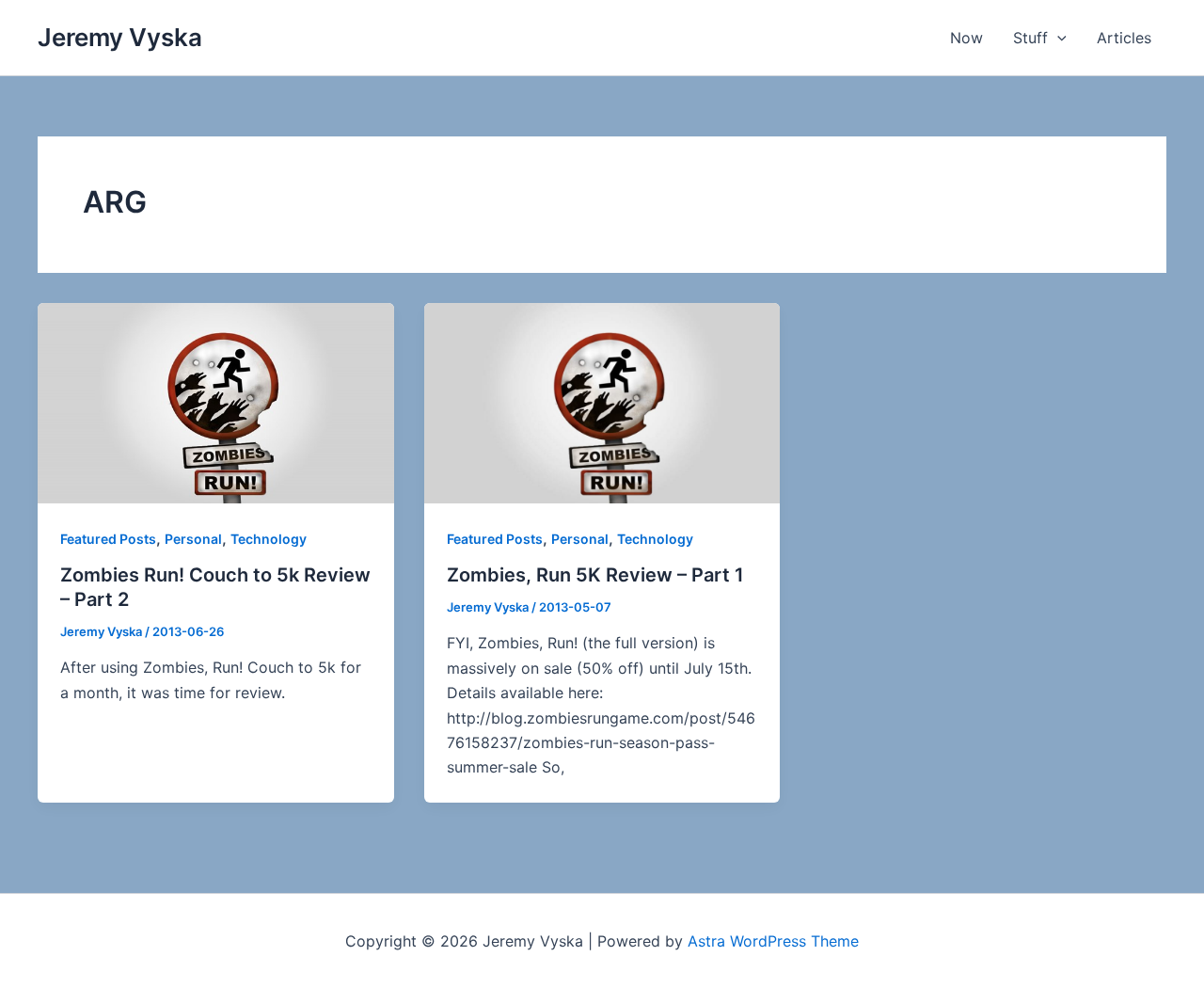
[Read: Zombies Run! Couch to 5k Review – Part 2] (216, 401)
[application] (1057, 37)
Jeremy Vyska (120, 37)
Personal (193, 539)
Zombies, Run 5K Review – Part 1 (595, 575)
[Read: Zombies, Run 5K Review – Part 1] (602, 401)
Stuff (1030, 37)
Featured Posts (108, 539)
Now (966, 37)
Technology (268, 539)
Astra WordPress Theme (773, 941)
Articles (1124, 37)
